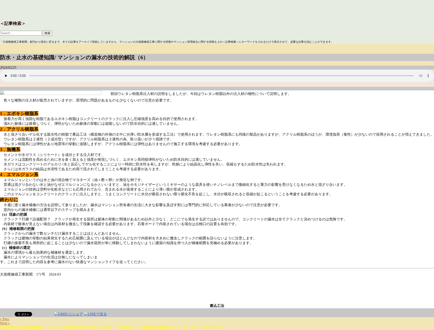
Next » (5, 323)
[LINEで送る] (95, 314)
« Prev (4, 319)
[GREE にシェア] (68, 314)
